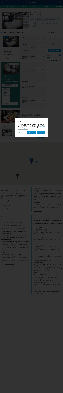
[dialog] (31, 127)
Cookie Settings (22, 132)
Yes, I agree (41, 132)
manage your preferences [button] (23, 128)
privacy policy (42, 126)
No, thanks (31, 132)
